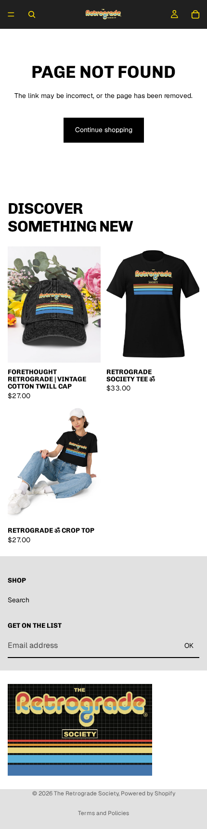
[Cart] (195, 14)
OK (189, 645)
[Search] (31, 14)
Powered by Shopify (148, 793)
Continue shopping (103, 129)
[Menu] (11, 14)
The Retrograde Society (86, 793)
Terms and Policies (103, 813)
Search (18, 600)
